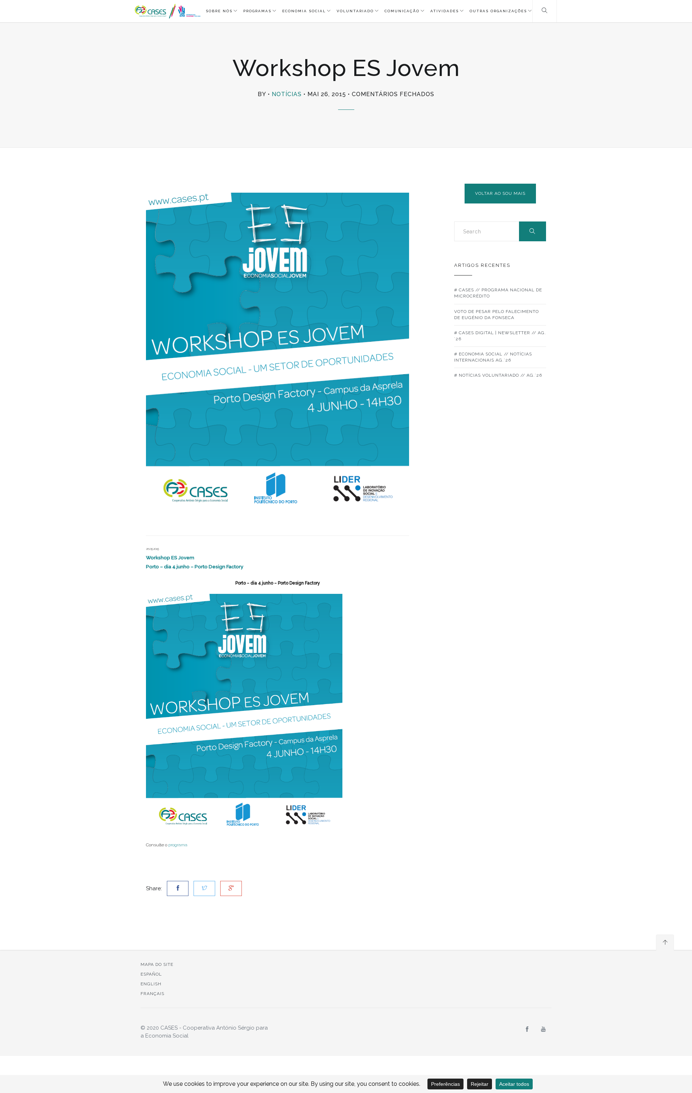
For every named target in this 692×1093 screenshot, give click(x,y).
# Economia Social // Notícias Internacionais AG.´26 (493, 357)
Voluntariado (355, 11)
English (151, 983)
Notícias (287, 94)
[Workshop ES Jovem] (244, 712)
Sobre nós (219, 11)
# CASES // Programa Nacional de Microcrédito (498, 293)
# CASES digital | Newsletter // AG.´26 (500, 335)
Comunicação (402, 11)
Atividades (444, 11)
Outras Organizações (498, 11)
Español (151, 974)
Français (152, 993)
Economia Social (304, 11)
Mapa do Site (157, 964)
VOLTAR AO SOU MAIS (500, 193)
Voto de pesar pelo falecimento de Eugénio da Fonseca (496, 314)
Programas (257, 11)
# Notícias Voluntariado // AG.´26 (498, 375)
